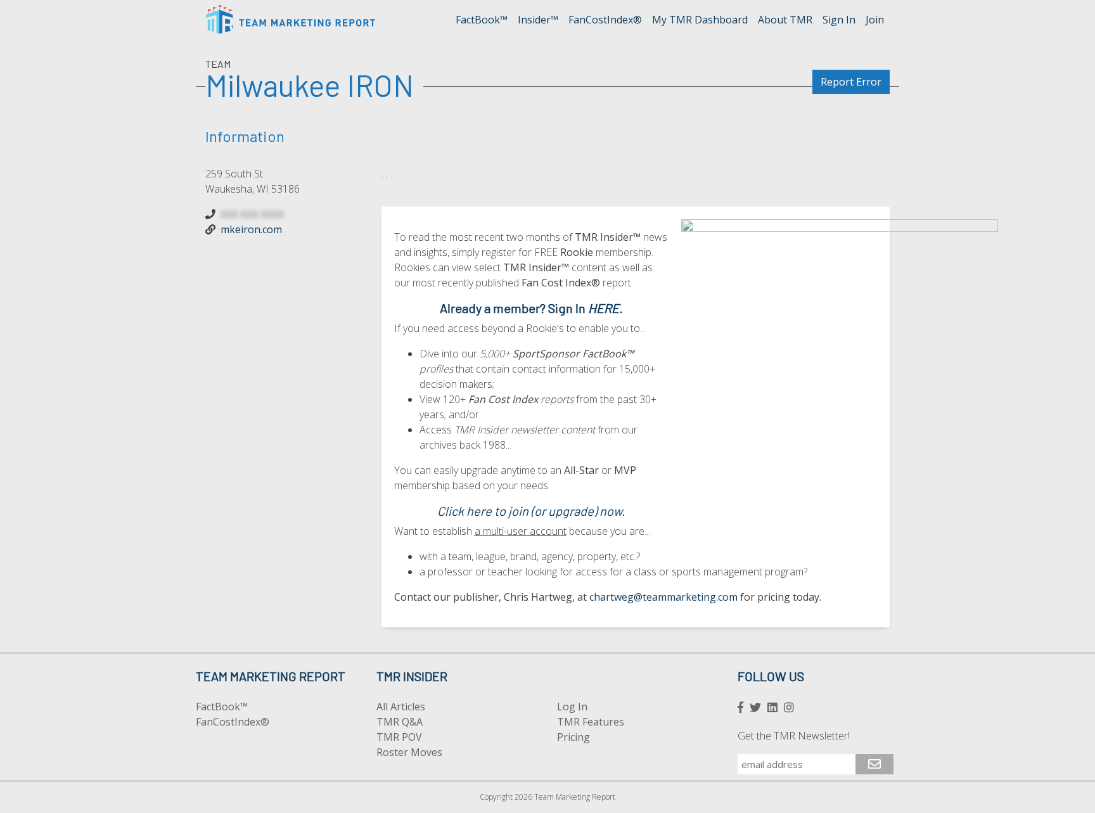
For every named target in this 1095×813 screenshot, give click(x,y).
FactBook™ (482, 20)
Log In (572, 707)
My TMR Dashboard (700, 20)
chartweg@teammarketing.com (663, 597)
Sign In (839, 20)
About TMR (785, 20)
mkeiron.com (251, 229)
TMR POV (399, 737)
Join (875, 20)
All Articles (400, 707)
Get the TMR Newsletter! (794, 736)
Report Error (851, 82)
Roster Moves (409, 752)
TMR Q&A (399, 722)
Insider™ (538, 20)
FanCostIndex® (605, 20)
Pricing (573, 737)
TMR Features (590, 722)
